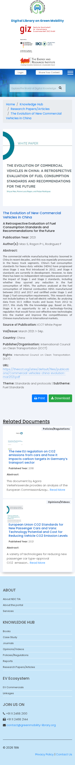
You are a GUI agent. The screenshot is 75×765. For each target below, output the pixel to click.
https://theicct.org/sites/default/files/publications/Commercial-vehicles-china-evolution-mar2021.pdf (36, 373)
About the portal (13, 605)
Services (8, 611)
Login (20, 72)
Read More (57, 490)
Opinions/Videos (13, 649)
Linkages (8, 693)
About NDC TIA (12, 599)
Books (7, 631)
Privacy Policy (44, 754)
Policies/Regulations (15, 655)
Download (62, 398)
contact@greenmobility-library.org (31, 725)
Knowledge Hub (31, 104)
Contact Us (64, 754)
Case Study (10, 637)
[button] (70, 72)
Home (10, 104)
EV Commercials (13, 687)
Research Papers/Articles (30, 109)
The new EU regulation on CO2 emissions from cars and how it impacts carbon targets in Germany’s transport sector (38, 457)
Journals (8, 643)
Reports (8, 661)
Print (41, 398)
